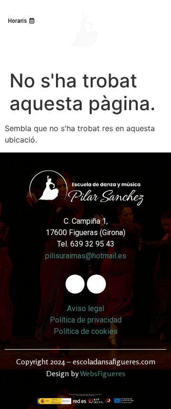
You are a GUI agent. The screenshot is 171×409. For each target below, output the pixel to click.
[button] (83, 68)
